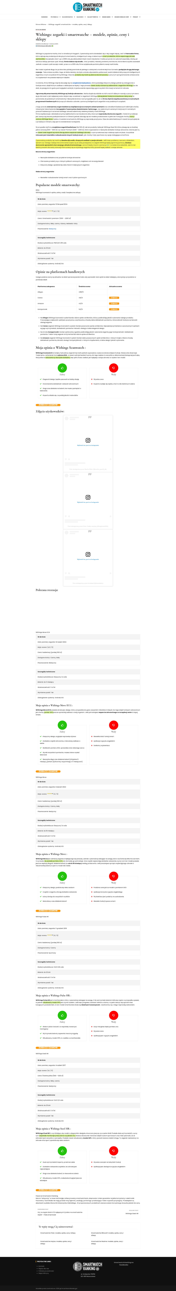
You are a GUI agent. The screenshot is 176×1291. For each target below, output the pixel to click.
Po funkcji (54, 17)
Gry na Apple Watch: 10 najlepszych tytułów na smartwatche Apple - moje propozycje (60, 1213)
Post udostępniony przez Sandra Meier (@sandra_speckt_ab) (88, 469)
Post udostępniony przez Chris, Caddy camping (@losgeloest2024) (88, 526)
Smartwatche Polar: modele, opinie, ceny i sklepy (58, 1233)
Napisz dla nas (43, 1269)
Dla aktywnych (92, 17)
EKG (108, 145)
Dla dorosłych (67, 17)
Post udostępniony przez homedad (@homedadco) (88, 583)
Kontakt (41, 1266)
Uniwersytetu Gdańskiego (66, 1203)
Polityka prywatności (46, 1271)
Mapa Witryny (43, 1273)
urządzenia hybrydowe (82, 83)
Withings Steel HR (132, 1213)
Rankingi (44, 17)
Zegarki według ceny (121, 17)
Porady (135, 17)
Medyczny (52, 229)
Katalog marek (41, 29)
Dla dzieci (80, 17)
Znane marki (106, 17)
